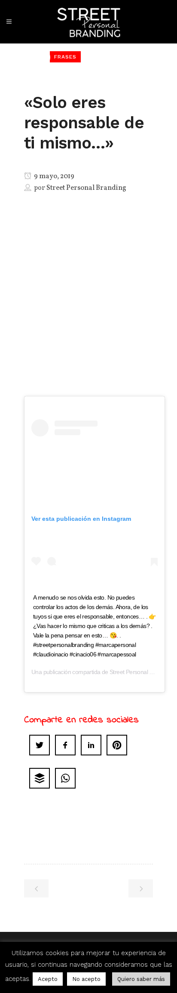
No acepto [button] (86, 979)
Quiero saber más (141, 979)
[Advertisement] (88, 312)
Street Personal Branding (86, 188)
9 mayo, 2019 (53, 176)
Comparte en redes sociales (81, 720)
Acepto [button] (48, 979)
